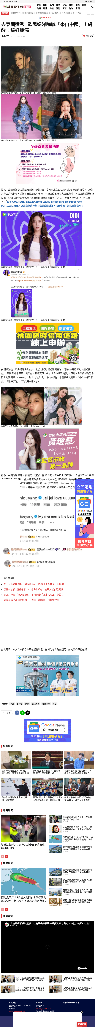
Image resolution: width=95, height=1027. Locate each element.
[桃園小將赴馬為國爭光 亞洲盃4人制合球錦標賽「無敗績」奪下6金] (47, 787)
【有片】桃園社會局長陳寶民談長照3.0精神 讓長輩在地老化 (77, 988)
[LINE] (22, 712)
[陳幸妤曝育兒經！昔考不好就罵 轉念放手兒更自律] (55, 819)
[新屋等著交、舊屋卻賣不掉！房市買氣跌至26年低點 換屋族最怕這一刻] (55, 892)
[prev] (88, 13)
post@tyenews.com (43, 1008)
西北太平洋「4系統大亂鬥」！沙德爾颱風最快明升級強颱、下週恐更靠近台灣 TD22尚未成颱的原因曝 (46, 14)
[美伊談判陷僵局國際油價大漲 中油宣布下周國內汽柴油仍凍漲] (55, 849)
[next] (92, 13)
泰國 (55, 704)
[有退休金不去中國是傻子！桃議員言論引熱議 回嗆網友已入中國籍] (79, 760)
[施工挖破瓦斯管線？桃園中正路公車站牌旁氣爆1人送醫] (55, 882)
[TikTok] (88, 1)
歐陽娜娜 (35, 704)
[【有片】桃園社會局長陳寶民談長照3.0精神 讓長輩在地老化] (55, 989)
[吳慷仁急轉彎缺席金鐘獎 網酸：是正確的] (16, 787)
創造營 (19, 704)
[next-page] (6, 856)
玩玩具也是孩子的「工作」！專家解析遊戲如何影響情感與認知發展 (77, 828)
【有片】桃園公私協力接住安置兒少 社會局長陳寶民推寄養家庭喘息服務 (77, 979)
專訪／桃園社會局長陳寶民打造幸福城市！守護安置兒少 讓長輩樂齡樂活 (30, 979)
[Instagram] (85, 1)
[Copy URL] (27, 712)
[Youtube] (91, 1)
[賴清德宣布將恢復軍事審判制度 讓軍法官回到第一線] (47, 760)
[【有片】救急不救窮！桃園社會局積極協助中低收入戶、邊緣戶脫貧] (8, 989)
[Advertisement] (47, 1019)
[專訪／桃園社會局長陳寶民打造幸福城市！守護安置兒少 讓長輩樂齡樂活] (8, 979)
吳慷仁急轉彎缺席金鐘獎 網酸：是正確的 (14, 798)
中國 (12, 704)
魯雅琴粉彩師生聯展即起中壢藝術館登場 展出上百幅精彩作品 (77, 900)
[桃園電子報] (16, 7)
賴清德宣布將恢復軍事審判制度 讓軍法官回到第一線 (46, 772)
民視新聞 (5, 36)
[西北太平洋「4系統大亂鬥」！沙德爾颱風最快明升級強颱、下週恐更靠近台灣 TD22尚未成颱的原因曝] (55, 839)
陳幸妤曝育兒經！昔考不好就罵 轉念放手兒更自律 (77, 818)
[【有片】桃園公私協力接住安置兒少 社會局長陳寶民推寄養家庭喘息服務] (55, 979)
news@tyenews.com (17, 1011)
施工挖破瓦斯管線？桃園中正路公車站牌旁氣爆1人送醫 (77, 881)
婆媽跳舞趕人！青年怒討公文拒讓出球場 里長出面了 (32, 13)
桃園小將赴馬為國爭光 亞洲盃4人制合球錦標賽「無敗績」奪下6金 (47, 799)
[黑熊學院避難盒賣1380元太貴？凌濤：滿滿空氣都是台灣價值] (16, 760)
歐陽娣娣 (46, 704)
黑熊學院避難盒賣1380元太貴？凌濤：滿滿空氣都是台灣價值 (15, 772)
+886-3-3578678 (24, 1006)
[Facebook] (83, 1)
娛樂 (27, 704)
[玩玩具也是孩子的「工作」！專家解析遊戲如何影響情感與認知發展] (55, 829)
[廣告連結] (47, 730)
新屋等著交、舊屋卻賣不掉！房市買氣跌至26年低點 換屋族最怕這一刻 (77, 891)
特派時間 (8, 916)
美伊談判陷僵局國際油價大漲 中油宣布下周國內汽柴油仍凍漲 (77, 848)
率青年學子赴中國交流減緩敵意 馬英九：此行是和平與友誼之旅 (78, 799)
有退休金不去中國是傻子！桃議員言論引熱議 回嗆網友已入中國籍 (78, 772)
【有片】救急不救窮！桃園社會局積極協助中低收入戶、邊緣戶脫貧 (29, 988)
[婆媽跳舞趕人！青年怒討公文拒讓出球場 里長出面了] (23, 828)
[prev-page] (2, 856)
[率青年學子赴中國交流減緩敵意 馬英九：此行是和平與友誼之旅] (79, 787)
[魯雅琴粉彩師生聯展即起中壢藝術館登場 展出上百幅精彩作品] (55, 902)
